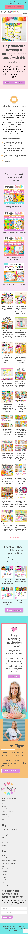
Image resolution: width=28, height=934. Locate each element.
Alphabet (4, 871)
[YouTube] (15, 798)
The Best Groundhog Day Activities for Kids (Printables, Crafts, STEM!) (21, 408)
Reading (3, 874)
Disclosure (4, 814)
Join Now (14, 676)
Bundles (3, 855)
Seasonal (4, 845)
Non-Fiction (4, 885)
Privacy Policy (5, 809)
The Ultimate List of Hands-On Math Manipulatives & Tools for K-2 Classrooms (20, 359)
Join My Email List (10, 771)
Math (3, 837)
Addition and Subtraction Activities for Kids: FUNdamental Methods (7, 408)
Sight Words (5, 880)
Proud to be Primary (10, 11)
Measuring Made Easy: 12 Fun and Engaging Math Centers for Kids (7, 456)
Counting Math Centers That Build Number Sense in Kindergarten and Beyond (21, 432)
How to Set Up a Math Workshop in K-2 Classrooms (7, 308)
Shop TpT (4, 820)
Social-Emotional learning (9, 829)
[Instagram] (10, 798)
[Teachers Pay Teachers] (2, 798)
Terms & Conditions (7, 811)
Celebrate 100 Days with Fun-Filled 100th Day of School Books (21, 503)
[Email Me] (5, 798)
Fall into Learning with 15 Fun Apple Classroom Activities (7, 431)
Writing (3, 877)
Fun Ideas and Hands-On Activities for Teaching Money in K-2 (20, 457)
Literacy (3, 840)
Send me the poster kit (14, 82)
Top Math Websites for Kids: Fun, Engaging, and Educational (20, 333)
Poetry (3, 882)
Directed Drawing (6, 843)
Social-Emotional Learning (9, 861)
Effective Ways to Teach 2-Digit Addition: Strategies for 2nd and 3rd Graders (7, 527)
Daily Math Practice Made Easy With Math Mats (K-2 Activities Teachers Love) (7, 360)
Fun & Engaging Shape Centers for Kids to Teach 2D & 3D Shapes (7, 480)
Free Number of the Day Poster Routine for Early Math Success (7, 384)
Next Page (16, 537)
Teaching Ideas (5, 835)
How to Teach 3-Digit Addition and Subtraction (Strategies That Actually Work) (20, 309)
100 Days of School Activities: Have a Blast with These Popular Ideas (20, 384)
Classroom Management (8, 832)
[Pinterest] (13, 798)
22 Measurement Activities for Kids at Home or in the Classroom (20, 480)
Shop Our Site (5, 817)
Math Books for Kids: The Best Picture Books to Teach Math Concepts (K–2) (7, 334)
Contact (3, 806)
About (3, 801)
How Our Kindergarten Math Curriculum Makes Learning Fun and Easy (20, 527)
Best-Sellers (5, 858)
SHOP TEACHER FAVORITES (14, 7)
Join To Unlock (15, 610)
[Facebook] (8, 798)
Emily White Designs (14, 930)
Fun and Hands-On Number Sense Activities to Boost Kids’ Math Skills (7, 503)
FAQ (2, 803)
